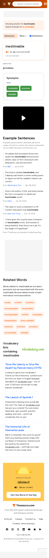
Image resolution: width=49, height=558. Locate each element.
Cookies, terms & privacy (23, 523)
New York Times (14, 214)
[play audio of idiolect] (15, 487)
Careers (18, 519)
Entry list (8, 519)
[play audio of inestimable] (7, 52)
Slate (10, 201)
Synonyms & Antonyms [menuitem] (11, 36)
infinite (25, 314)
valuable (12, 94)
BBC (9, 167)
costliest (30, 302)
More (22, 36)
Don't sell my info (24, 535)
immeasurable (11, 308)
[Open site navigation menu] (4, 4)
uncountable (10, 332)
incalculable (27, 308)
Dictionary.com (45, 4)
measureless (11, 320)
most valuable (27, 320)
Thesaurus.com (9, 4)
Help (41, 519)
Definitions (37, 36)
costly (7, 302)
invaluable (13, 88)
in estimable (28, 27)
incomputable (11, 314)
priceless (33, 326)
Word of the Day (23, 478)
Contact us (30, 519)
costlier (18, 302)
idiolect (24, 482)
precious (26, 88)
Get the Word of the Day (24, 495)
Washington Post (14, 185)
